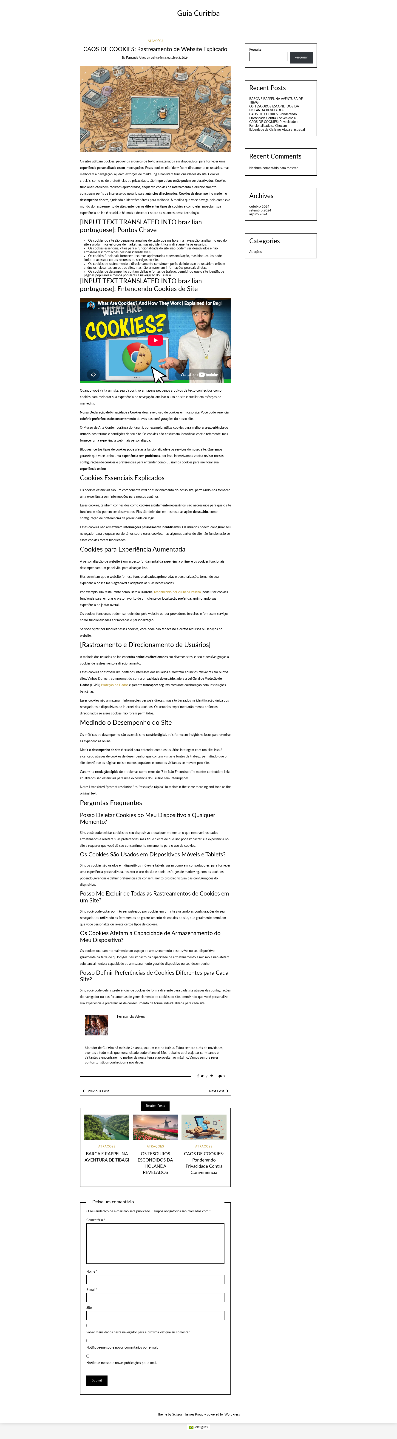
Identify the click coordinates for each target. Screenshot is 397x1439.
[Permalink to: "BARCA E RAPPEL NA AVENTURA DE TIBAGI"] (106, 1127)
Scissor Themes (183, 1414)
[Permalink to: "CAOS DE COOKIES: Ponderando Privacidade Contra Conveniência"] (204, 1127)
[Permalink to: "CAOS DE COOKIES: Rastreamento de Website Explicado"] (155, 108)
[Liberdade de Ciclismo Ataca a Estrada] (277, 129)
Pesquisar (256, 49)
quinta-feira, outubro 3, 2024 (170, 57)
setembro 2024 (260, 210)
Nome (91, 1271)
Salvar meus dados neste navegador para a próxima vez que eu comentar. (138, 1332)
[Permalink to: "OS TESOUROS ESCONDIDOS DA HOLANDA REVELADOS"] (155, 1127)
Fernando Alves (136, 57)
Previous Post (98, 1091)
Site (89, 1307)
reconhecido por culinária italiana (177, 592)
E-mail (91, 1290)
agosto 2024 (258, 214)
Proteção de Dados (114, 685)
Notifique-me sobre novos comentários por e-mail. (122, 1347)
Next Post (216, 1091)
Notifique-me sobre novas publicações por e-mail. (121, 1363)
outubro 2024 (259, 206)
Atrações (155, 41)
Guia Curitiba (198, 13)
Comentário (95, 1220)
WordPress (232, 1414)
